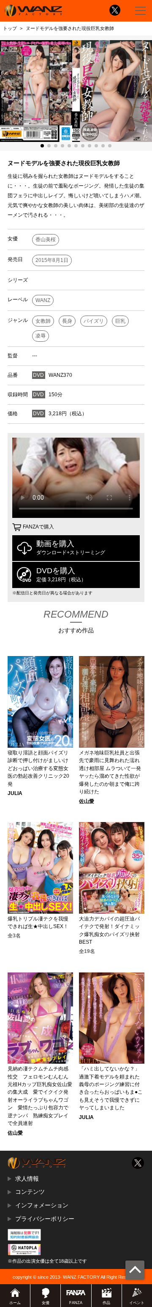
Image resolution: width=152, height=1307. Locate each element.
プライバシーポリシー (44, 1218)
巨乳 (120, 321)
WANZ (42, 300)
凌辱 (40, 335)
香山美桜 (45, 239)
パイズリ (94, 321)
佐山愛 (86, 801)
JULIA (15, 793)
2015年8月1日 (51, 260)
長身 (67, 321)
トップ (10, 28)
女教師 (43, 321)
